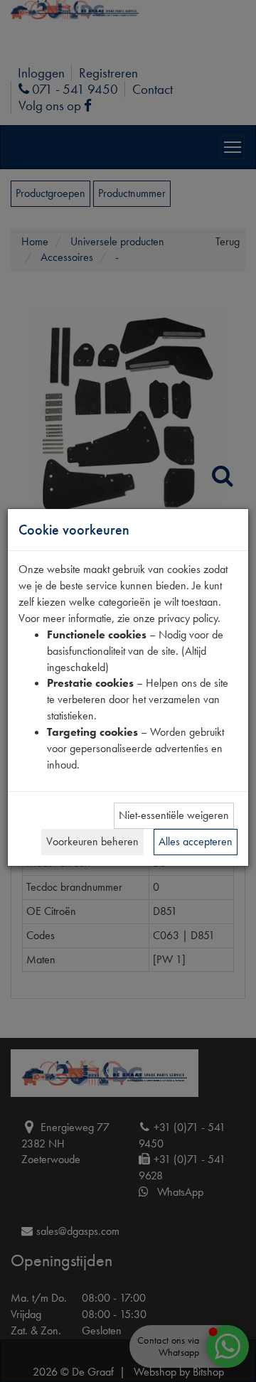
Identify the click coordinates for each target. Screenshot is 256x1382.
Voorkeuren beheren (92, 841)
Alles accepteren (196, 841)
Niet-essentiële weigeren (174, 815)
